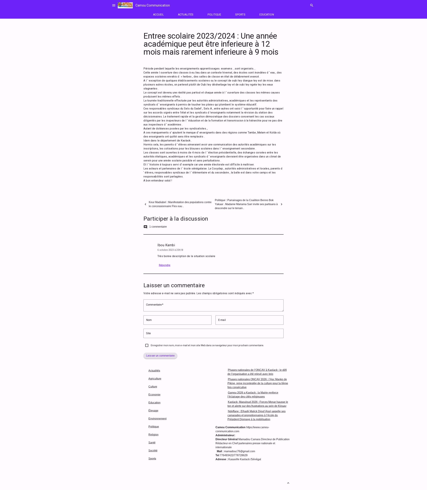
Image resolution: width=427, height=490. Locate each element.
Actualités (154, 370)
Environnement (157, 418)
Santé (151, 442)
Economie (154, 394)
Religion (153, 434)
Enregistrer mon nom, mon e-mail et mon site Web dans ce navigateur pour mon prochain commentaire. (207, 345)
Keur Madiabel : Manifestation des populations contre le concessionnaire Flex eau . (180, 204)
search (312, 5)
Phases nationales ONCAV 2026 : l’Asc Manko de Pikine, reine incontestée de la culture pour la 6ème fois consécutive (258, 383)
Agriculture (154, 378)
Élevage (153, 410)
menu (114, 5)
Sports (152, 458)
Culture (152, 386)
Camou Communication (152, 5)
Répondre (164, 265)
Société (152, 450)
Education (154, 402)
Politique (153, 426)
